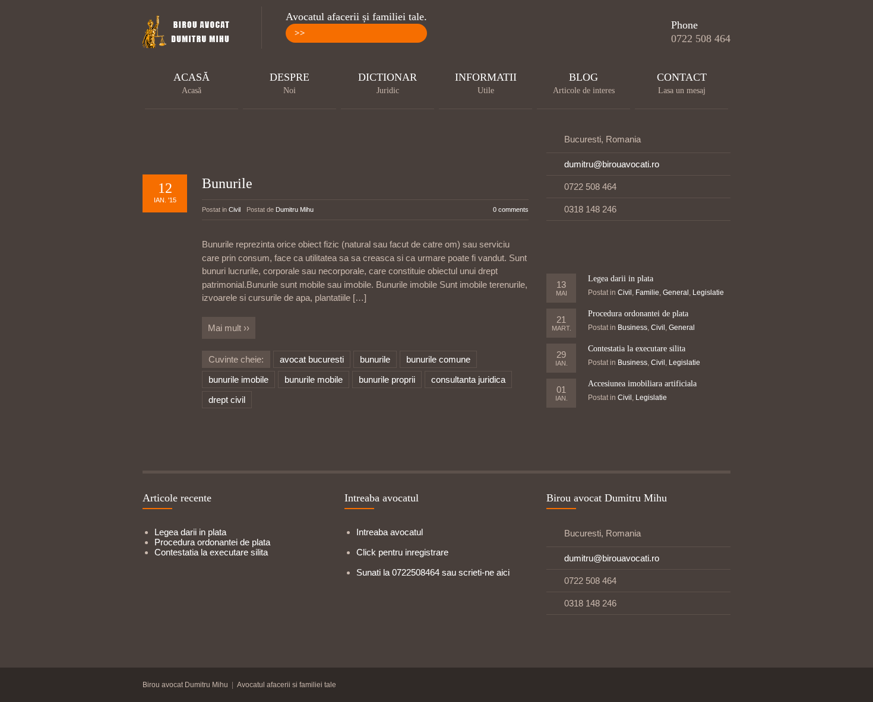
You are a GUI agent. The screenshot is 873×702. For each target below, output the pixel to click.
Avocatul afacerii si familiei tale (286, 685)
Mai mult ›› (228, 328)
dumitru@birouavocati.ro (611, 164)
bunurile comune (438, 359)
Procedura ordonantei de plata (638, 313)
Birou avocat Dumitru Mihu (185, 685)
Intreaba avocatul (389, 532)
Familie (647, 292)
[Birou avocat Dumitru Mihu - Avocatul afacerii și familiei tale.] (190, 32)
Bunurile (227, 183)
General (676, 292)
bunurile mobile (313, 379)
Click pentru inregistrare (402, 552)
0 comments (511, 209)
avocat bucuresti (312, 359)
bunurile (375, 359)
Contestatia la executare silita (636, 348)
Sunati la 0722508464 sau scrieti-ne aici (433, 572)
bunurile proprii (387, 379)
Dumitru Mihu (295, 209)
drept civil (226, 400)
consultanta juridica (468, 379)
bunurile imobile (238, 379)
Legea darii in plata (620, 278)
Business (632, 327)
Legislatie (708, 292)
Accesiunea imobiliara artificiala (642, 383)
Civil (235, 209)
